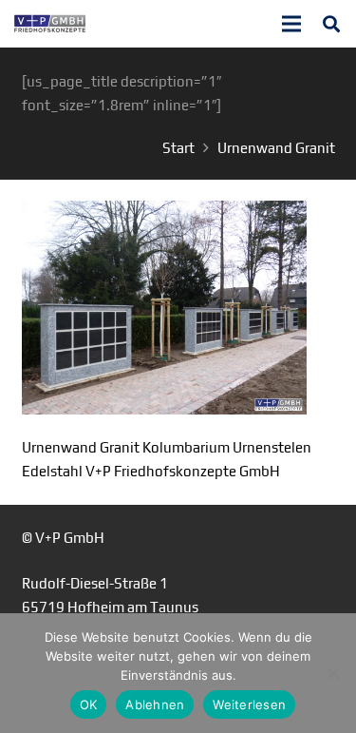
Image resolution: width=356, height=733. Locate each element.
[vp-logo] (49, 23)
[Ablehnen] (332, 673)
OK (89, 704)
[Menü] (291, 24)
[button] (331, 24)
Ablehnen (154, 704)
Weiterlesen (249, 704)
